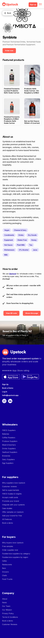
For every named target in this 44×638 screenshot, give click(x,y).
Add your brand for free (12, 516)
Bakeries (5, 434)
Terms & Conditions (10, 617)
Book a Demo (7, 388)
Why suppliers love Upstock (13, 483)
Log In (4, 392)
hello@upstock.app (10, 395)
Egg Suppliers (7, 463)
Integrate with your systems (13, 505)
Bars (4, 568)
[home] (14, 4)
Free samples (7, 546)
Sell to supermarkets (10, 490)
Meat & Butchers (9, 445)
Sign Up (5, 384)
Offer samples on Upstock (12, 512)
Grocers (5, 572)
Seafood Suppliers (9, 452)
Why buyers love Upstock (12, 543)
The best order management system (20, 358)
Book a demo (7, 523)
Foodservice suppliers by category (16, 554)
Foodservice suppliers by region (15, 557)
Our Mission (7, 610)
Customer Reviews (9, 624)
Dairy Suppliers (8, 459)
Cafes (4, 561)
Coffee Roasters (8, 437)
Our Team (6, 606)
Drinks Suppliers (9, 448)
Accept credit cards (10, 497)
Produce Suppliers (9, 441)
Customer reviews (9, 486)
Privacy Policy (8, 613)
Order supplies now (10, 550)
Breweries (6, 456)
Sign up (33, 4)
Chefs (4, 575)
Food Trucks (7, 579)
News (4, 602)
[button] (40, 4)
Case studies (7, 508)
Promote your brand (10, 501)
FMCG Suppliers (8, 430)
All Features (7, 519)
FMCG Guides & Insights (12, 494)
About (4, 599)
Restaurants (7, 564)
